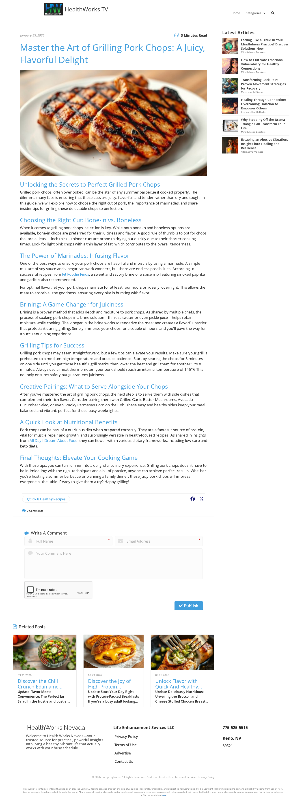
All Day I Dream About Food (54, 440)
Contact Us (166, 777)
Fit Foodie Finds (75, 274)
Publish (190, 605)
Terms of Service (185, 777)
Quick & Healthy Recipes (46, 499)
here (164, 795)
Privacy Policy (206, 777)
